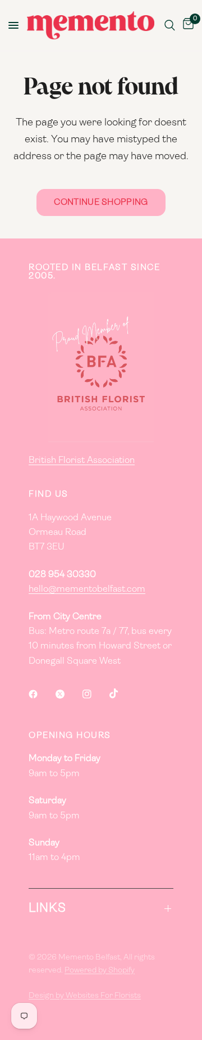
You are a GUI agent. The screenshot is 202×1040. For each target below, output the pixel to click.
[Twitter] (68, 694)
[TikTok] (121, 693)
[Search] (169, 25)
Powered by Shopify (100, 970)
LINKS (48, 908)
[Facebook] (41, 694)
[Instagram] (94, 694)
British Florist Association (82, 460)
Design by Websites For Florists (85, 996)
